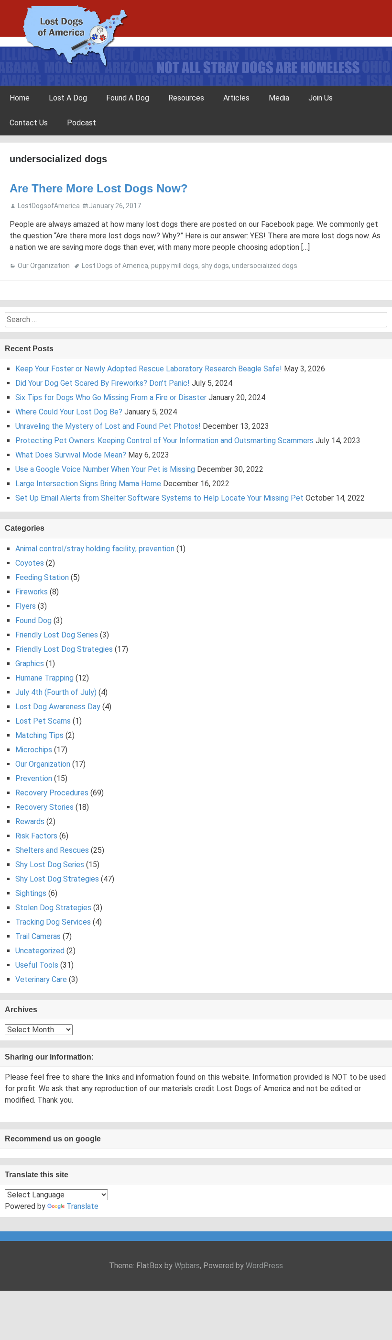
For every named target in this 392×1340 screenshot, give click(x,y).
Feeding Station (42, 577)
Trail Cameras (38, 936)
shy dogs (215, 265)
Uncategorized (40, 950)
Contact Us (29, 122)
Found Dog (33, 620)
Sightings (30, 893)
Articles (236, 97)
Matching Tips (39, 735)
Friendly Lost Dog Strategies (64, 649)
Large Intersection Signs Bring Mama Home (88, 483)
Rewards (29, 821)
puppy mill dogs (174, 265)
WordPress (264, 1265)
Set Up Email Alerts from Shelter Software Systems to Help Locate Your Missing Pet (159, 497)
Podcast (81, 122)
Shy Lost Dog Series (49, 864)
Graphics (29, 663)
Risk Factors (36, 835)
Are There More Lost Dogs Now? (99, 188)
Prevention (33, 778)
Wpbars (187, 1265)
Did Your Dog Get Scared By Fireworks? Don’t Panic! (102, 383)
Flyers (25, 606)
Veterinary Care (41, 979)
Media (279, 97)
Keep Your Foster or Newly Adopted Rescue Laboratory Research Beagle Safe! (148, 368)
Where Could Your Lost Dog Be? (68, 411)
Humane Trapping (44, 677)
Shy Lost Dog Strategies (57, 878)
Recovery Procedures (51, 792)
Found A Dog (127, 97)
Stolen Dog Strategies (53, 907)
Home (20, 97)
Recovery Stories (44, 807)
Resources (186, 97)
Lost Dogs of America (115, 265)
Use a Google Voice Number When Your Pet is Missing (105, 469)
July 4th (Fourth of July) (56, 692)
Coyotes (29, 563)
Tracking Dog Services (53, 922)
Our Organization (44, 265)
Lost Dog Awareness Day (57, 706)
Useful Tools (36, 965)
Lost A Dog (68, 97)
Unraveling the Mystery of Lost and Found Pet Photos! (108, 426)
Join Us (320, 97)
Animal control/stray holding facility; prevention (94, 548)
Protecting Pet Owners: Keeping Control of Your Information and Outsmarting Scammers (164, 440)
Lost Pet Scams (43, 721)
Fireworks (31, 591)
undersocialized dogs (264, 265)
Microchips (33, 749)
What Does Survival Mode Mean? (70, 454)
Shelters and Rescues (52, 850)
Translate (82, 1206)
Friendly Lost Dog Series (56, 634)
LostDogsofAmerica (49, 206)
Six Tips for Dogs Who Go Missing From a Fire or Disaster (111, 397)
